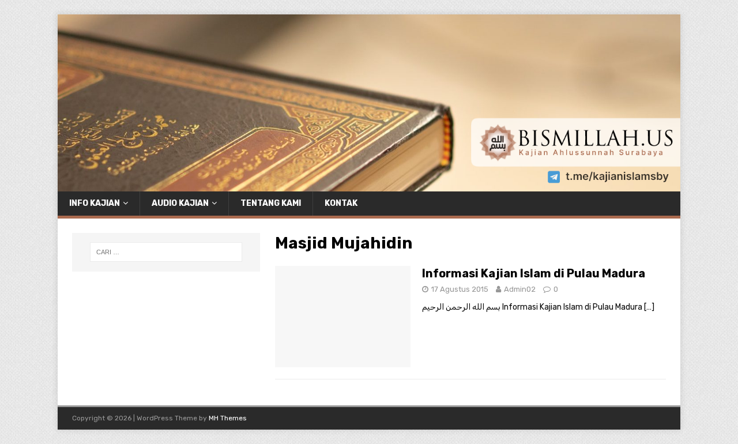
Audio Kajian (180, 203)
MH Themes (228, 418)
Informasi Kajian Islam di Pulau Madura (533, 273)
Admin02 (520, 289)
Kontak (341, 203)
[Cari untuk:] (166, 252)
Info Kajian (94, 203)
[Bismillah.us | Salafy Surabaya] (369, 184)
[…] (649, 307)
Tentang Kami (270, 203)
